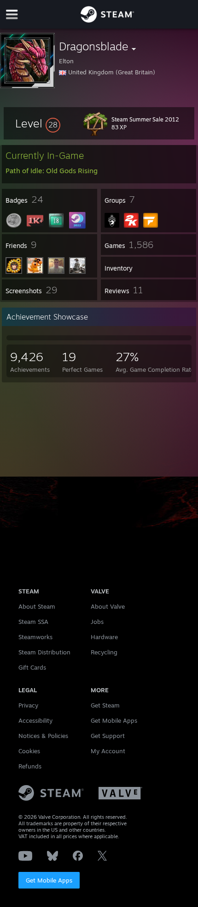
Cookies (29, 751)
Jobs (97, 621)
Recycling (104, 652)
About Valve (108, 606)
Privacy (28, 705)
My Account (108, 751)
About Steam (36, 606)
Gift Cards (32, 667)
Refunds (29, 766)
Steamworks (35, 637)
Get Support (108, 735)
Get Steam (105, 705)
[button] (37, 123)
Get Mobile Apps (49, 880)
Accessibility (35, 720)
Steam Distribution (44, 652)
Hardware (104, 637)
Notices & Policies (43, 735)
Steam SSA (33, 621)
